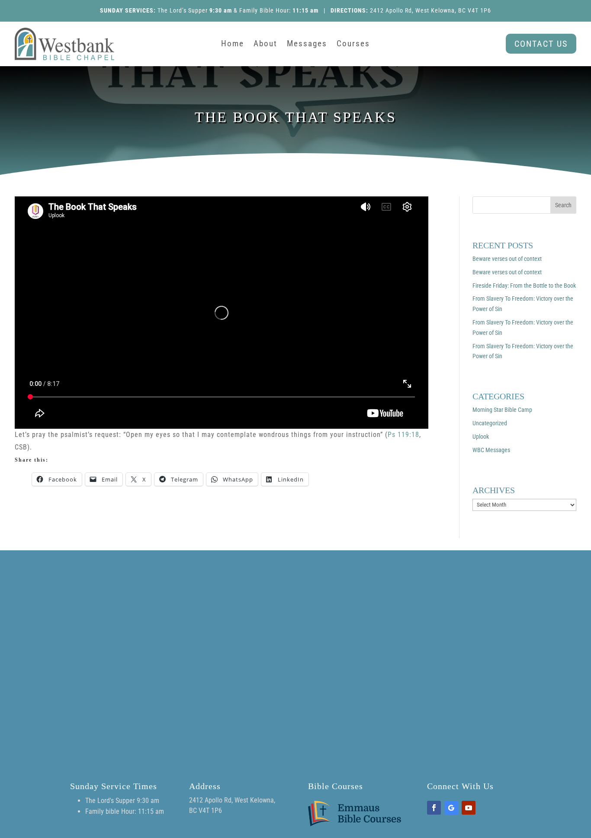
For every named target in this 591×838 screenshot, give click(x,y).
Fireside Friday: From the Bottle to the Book (524, 285)
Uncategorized (489, 423)
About (265, 44)
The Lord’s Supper (182, 10)
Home (232, 44)
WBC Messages (491, 449)
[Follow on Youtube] (468, 808)
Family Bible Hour (264, 10)
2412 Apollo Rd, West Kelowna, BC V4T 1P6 (430, 10)
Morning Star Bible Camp (502, 409)
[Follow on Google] (451, 808)
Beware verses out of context (507, 258)
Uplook (480, 436)
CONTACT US (541, 44)
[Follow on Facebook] (434, 808)
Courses (353, 44)
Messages (307, 44)
